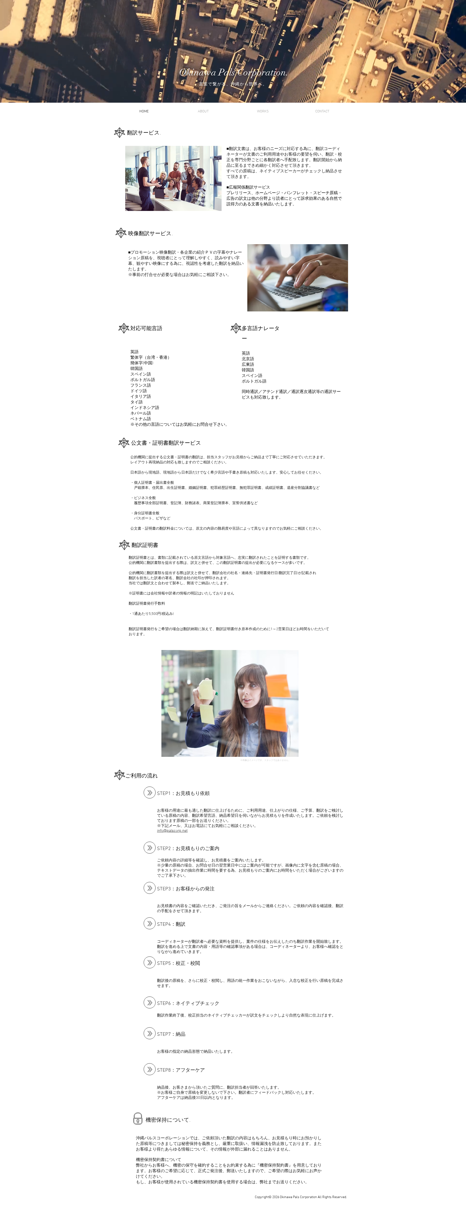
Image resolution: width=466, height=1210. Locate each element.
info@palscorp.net (172, 830)
